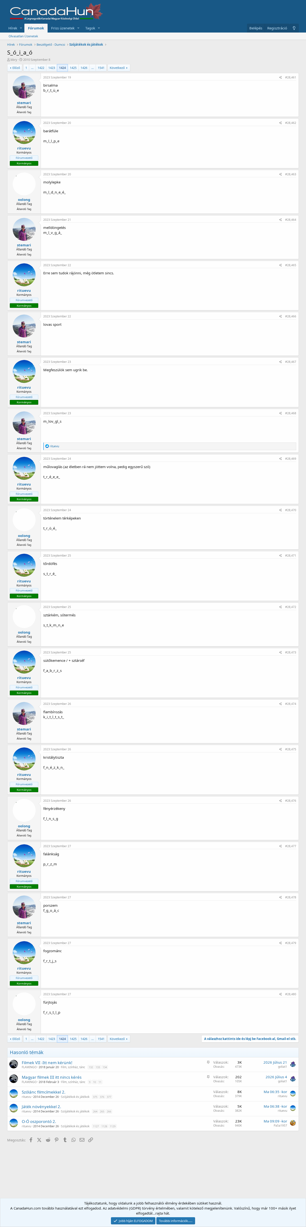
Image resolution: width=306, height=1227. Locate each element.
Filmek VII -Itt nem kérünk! (47, 1062)
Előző (16, 68)
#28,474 (290, 704)
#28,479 (290, 943)
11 (99, 1082)
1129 (112, 1126)
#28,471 (290, 555)
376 (102, 1097)
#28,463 (290, 174)
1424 (62, 68)
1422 (41, 68)
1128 (104, 1126)
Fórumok (36, 28)
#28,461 (290, 77)
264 (95, 1111)
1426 (84, 68)
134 (105, 1067)
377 (109, 1097)
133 (98, 1067)
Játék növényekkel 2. (41, 1106)
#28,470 (290, 510)
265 (102, 1111)
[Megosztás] (281, 77)
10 (94, 1082)
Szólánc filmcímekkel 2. (44, 1092)
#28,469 (290, 459)
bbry (14, 59)
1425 (73, 68)
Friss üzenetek (63, 28)
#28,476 (290, 801)
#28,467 (290, 362)
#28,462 (290, 123)
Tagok (90, 28)
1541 (101, 68)
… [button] (32, 68)
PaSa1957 (280, 1125)
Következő (117, 68)
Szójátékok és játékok (75, 1097)
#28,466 (290, 316)
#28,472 (290, 607)
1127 (96, 1126)
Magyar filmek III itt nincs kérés (52, 1077)
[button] (21, 28)
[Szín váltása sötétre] (294, 28)
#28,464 (290, 220)
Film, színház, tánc (73, 1067)
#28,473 (290, 652)
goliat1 (282, 1067)
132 (91, 1067)
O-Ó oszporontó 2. (39, 1121)
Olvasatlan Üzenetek (23, 36)
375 (95, 1097)
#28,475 (290, 749)
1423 (51, 68)
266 (109, 1111)
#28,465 (290, 265)
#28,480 (290, 994)
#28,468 (290, 413)
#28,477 (290, 846)
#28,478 (290, 897)
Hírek (12, 28)
